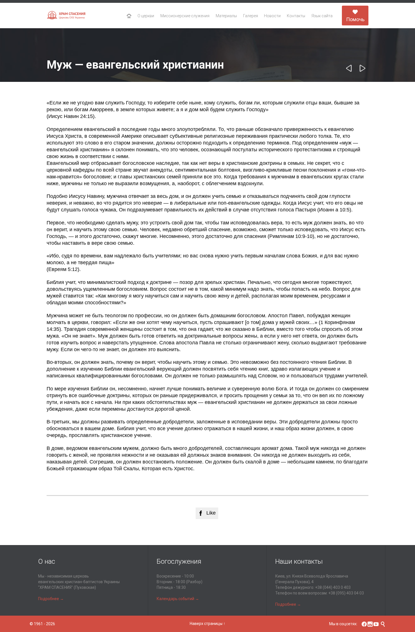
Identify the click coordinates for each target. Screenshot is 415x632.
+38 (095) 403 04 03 (346, 593)
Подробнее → (51, 598)
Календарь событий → (178, 598)
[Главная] (129, 16)
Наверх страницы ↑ (207, 623)
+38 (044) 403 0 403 (333, 587)
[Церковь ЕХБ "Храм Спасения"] (66, 15)
